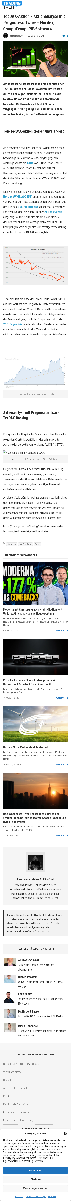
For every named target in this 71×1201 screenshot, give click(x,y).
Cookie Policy (19, 1196)
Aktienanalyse (53, 212)
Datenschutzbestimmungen (36, 1196)
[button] (66, 1133)
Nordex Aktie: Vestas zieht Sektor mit (25, 747)
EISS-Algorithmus (27, 207)
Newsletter (8, 1080)
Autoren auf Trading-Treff (15, 1088)
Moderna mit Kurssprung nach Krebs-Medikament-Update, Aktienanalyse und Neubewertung (33, 611)
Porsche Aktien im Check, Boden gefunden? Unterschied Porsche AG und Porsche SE (29, 682)
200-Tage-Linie (12, 324)
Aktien (65, 35)
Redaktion (8, 1096)
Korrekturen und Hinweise (16, 1112)
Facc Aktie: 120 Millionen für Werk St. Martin (40, 1016)
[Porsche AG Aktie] (35, 657)
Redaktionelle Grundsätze (15, 1104)
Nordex (37, 544)
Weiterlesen (62, 630)
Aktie (30, 163)
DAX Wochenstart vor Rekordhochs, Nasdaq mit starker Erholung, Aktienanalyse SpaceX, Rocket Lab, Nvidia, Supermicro (35, 818)
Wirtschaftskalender (12, 1072)
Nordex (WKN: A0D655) (17, 197)
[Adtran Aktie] (35, 791)
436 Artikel (48, 879)
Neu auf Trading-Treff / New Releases (21, 1063)
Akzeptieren (35, 1170)
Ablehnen (36, 1179)
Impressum (52, 1196)
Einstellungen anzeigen (35, 1188)
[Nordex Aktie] (35, 724)
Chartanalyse (12, 544)
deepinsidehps (16, 35)
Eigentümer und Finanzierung (18, 1120)
